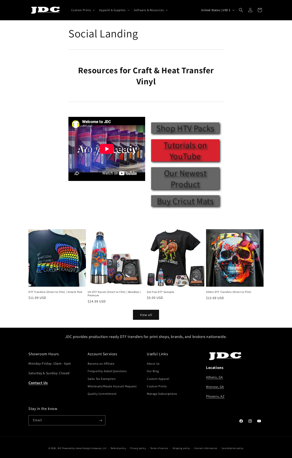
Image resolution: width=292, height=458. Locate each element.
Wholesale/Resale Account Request (112, 386)
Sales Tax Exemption (102, 379)
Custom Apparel (158, 379)
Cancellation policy (232, 447)
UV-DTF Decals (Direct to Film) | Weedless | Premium (114, 293)
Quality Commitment (102, 394)
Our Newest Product (185, 178)
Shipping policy (181, 447)
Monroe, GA (215, 387)
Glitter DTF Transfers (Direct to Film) (228, 292)
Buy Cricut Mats (185, 200)
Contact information (205, 447)
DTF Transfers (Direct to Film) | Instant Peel (55, 292)
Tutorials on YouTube (185, 150)
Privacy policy (138, 447)
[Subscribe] (100, 420)
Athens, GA (214, 377)
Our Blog (153, 371)
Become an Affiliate (101, 364)
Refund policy (118, 447)
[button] (83, 10)
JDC (59, 448)
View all (146, 315)
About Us (153, 364)
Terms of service (159, 447)
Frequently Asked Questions (107, 371)
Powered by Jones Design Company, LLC (84, 448)
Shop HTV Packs (185, 128)
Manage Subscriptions (162, 394)
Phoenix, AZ (215, 396)
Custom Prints (157, 386)
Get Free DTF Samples (160, 292)
